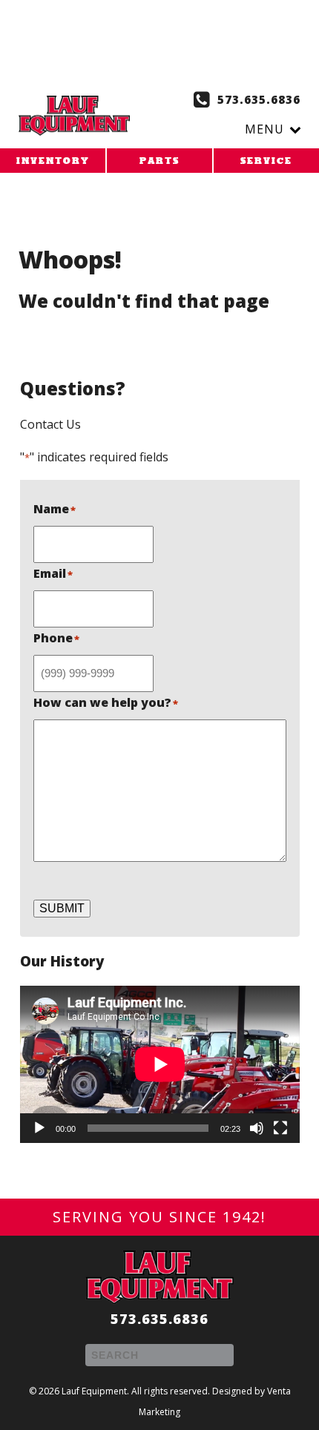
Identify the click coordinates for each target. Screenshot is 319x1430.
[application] (160, 1064)
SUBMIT (62, 908)
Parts (159, 161)
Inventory (53, 161)
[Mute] (256, 1128)
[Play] (39, 1128)
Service (266, 161)
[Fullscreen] (280, 1128)
